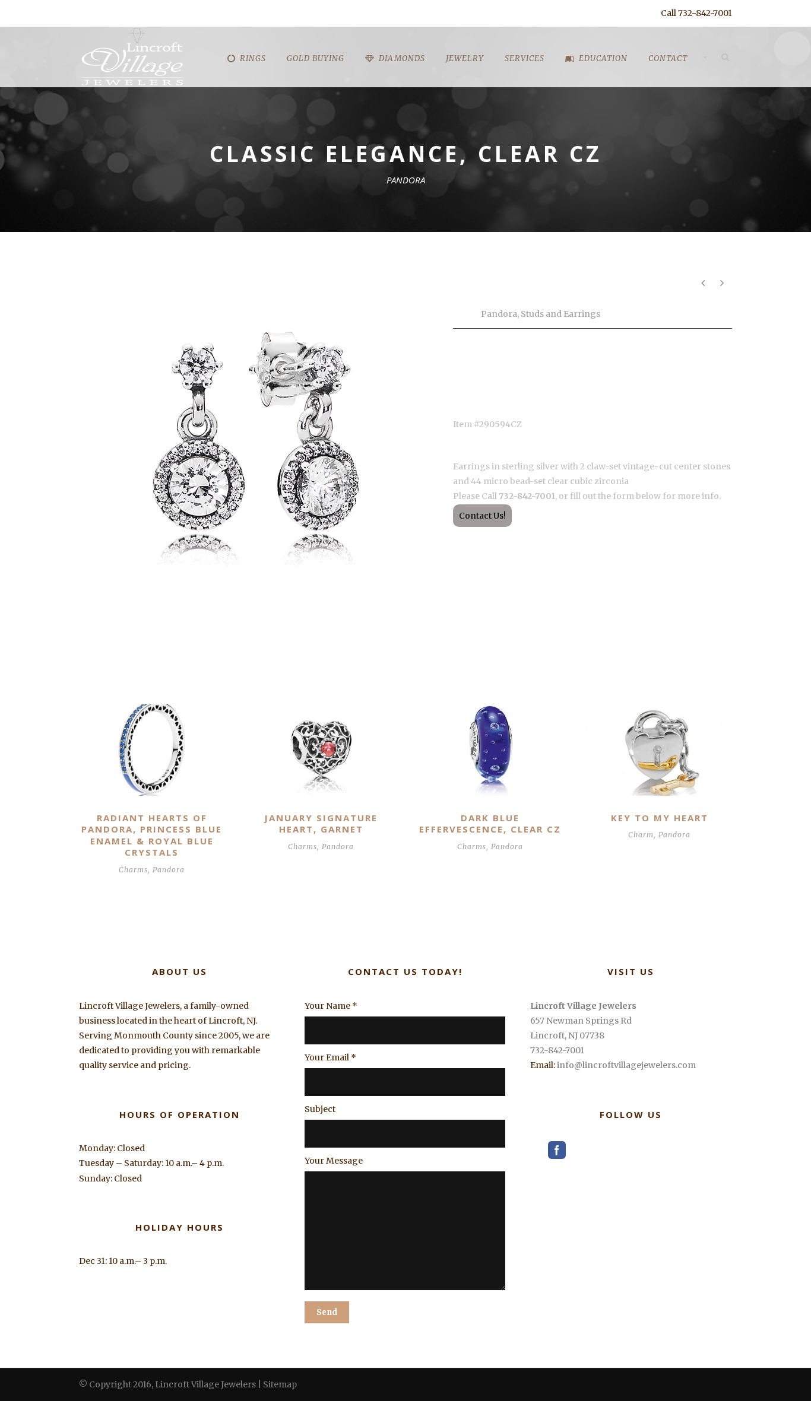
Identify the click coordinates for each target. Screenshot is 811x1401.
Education (603, 58)
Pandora (499, 314)
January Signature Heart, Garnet (321, 823)
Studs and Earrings (560, 314)
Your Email (330, 1057)
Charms (133, 869)
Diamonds (402, 58)
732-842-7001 (557, 1050)
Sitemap (280, 1384)
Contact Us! (482, 515)
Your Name (331, 1005)
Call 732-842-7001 (696, 13)
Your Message (334, 1160)
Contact (668, 58)
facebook (557, 1150)
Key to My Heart (659, 818)
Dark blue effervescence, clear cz (490, 823)
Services (524, 58)
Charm (641, 834)
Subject (320, 1109)
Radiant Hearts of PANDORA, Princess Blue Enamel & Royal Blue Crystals (151, 835)
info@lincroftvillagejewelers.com (626, 1065)
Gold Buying (315, 58)
